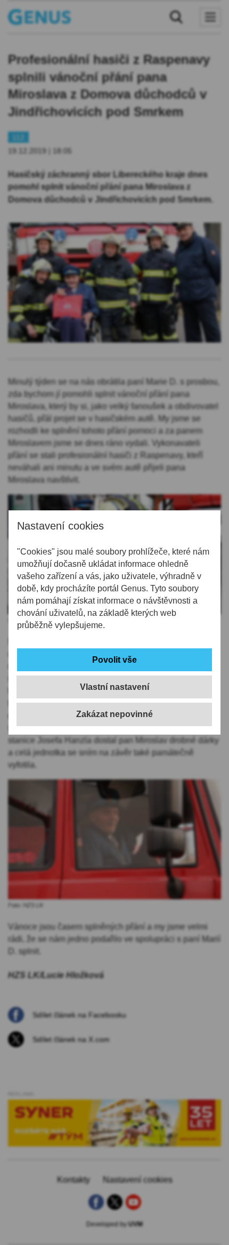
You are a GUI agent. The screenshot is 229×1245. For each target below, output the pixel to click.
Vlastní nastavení (114, 686)
